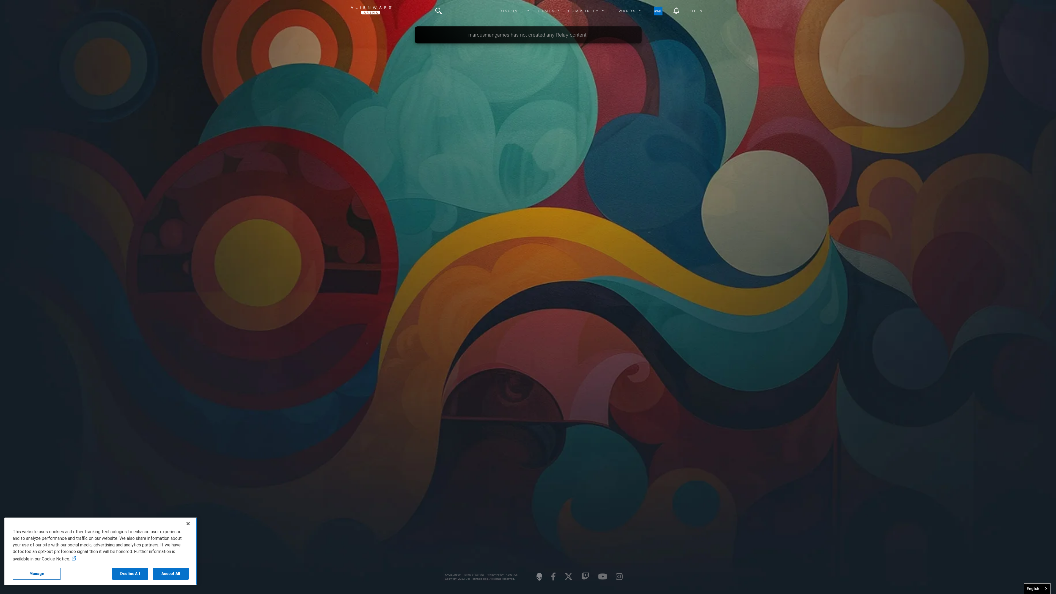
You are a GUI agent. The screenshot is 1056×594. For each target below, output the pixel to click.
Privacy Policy (495, 574)
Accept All (170, 573)
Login (695, 11)
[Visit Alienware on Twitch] (585, 577)
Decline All (130, 573)
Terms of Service (474, 574)
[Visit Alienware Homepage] (539, 577)
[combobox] (1037, 588)
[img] (438, 11)
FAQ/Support (453, 574)
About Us (512, 574)
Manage (36, 573)
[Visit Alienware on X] (568, 577)
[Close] (188, 524)
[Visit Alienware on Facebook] (553, 577)
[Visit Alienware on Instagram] (619, 577)
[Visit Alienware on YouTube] (602, 577)
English (1033, 588)
